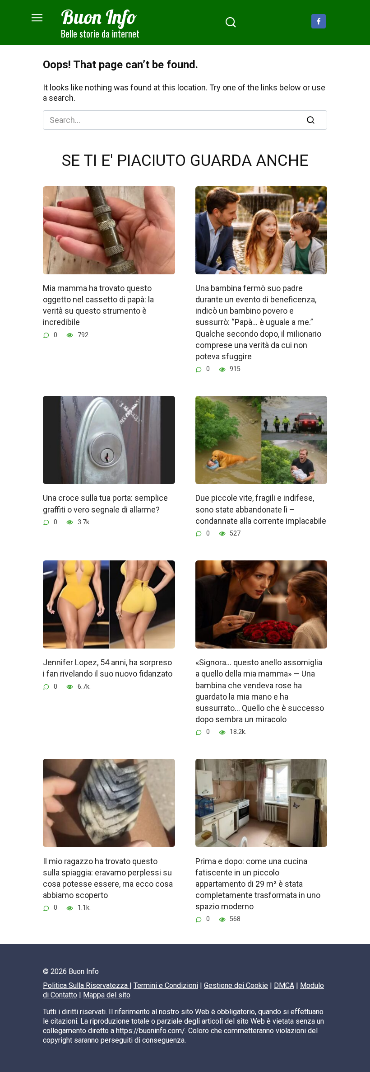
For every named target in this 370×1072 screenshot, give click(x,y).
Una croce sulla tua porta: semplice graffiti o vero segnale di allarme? (105, 503)
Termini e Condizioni (166, 985)
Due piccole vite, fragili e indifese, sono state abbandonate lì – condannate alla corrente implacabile (260, 509)
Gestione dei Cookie (236, 985)
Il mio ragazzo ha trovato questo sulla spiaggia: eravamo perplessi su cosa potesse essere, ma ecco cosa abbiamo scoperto (108, 878)
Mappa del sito (106, 995)
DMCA (284, 985)
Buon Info (99, 17)
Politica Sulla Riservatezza (86, 985)
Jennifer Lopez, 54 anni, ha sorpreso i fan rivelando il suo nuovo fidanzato (107, 668)
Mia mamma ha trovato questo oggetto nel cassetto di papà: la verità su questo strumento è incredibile (98, 305)
